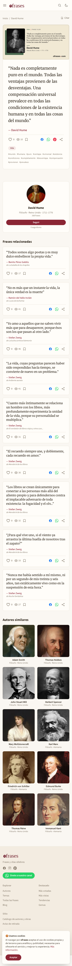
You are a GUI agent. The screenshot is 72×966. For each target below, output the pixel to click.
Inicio (5, 18)
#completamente (28, 158)
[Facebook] (4, 868)
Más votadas (45, 891)
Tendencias (44, 900)
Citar (66, 18)
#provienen (13, 162)
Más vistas (44, 895)
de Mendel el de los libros (16, 464)
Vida (12, 148)
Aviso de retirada (11, 924)
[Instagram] (9, 868)
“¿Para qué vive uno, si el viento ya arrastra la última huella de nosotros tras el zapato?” (35, 539)
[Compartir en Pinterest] (54, 139)
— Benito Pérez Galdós (17, 262)
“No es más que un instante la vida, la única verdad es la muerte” (33, 290)
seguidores (36, 227)
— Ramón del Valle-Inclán (19, 298)
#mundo (12, 154)
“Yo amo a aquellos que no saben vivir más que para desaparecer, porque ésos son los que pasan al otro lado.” (34, 328)
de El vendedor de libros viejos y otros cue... (24, 428)
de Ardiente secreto (14, 380)
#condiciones (14, 158)
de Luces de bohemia (15, 301)
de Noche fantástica (14, 596)
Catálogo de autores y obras (17, 919)
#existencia (57, 154)
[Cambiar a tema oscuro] (66, 5)
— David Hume (17, 130)
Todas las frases (10, 900)
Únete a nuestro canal (21, 875)
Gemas (42, 905)
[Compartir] (61, 139)
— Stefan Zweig (14, 337)
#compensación (56, 158)
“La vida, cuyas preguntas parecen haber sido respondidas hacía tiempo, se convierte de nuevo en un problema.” (35, 367)
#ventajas (37, 154)
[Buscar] (60, 5)
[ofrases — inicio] (18, 5)
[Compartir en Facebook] (42, 139)
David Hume (17, 18)
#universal (47, 154)
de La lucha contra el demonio (19, 340)
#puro (29, 154)
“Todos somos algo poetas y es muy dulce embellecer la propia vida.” (32, 254)
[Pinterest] (15, 868)
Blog (5, 905)
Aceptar (13, 957)
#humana (21, 154)
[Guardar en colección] (26, 139)
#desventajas (42, 158)
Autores (7, 891)
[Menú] (4, 5)
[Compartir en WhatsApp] (48, 139)
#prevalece (24, 162)
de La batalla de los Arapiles (17, 265)
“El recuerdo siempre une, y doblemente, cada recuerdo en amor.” (35, 453)
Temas (6, 895)
